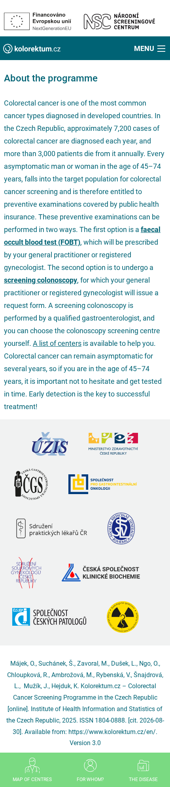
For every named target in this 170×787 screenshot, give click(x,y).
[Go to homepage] (31, 48)
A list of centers (57, 343)
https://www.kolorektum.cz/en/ (112, 732)
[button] (150, 48)
